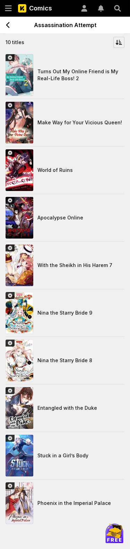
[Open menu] (8, 8)
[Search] (117, 8)
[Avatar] (84, 8)
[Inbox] (101, 8)
